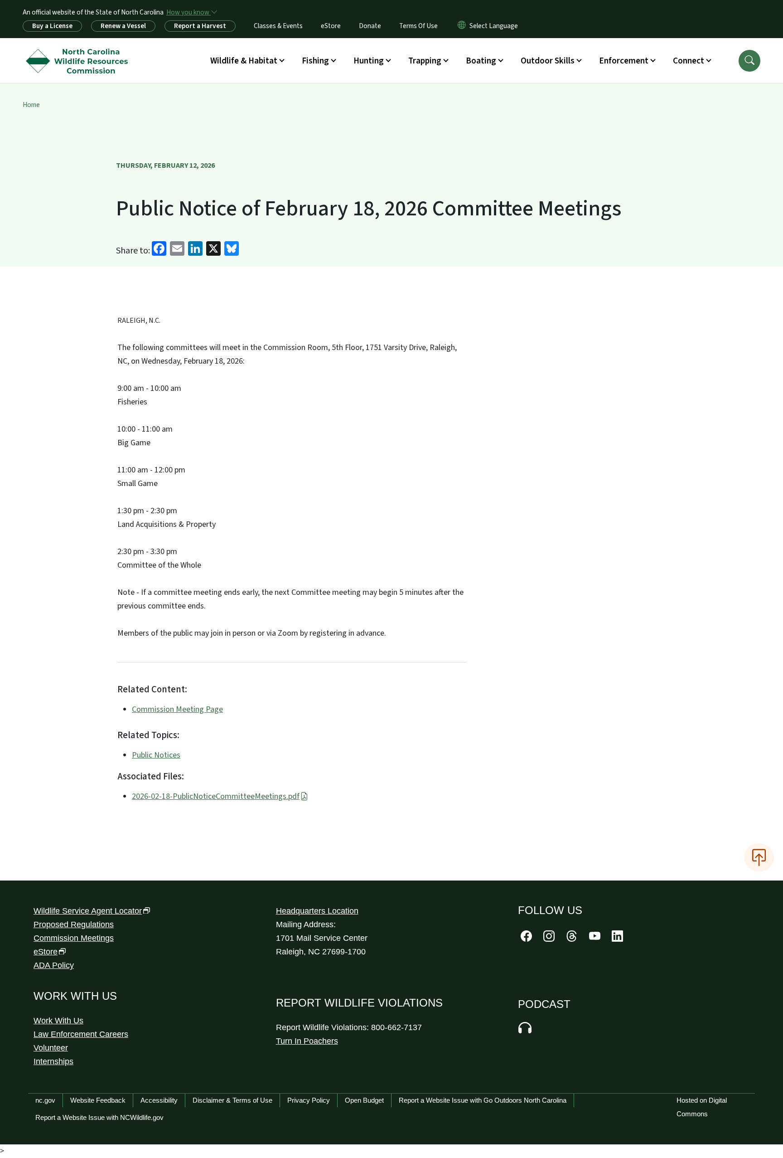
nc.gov (45, 1100)
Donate (370, 26)
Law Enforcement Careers (81, 1034)
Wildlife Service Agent (88, 910)
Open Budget (364, 1100)
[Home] (79, 50)
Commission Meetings (74, 938)
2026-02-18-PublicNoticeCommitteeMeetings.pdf (216, 796)
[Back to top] (759, 857)
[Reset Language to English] (462, 26)
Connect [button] (688, 60)
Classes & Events (278, 26)
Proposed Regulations (74, 924)
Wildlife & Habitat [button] (243, 60)
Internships (53, 1061)
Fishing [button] (315, 60)
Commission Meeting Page (177, 709)
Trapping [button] (424, 60)
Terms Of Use (418, 26)
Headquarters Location (317, 910)
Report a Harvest (200, 26)
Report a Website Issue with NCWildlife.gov (99, 1117)
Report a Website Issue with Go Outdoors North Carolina (482, 1100)
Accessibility (159, 1100)
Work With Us (58, 1020)
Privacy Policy (308, 1100)
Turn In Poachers (307, 1041)
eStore (331, 26)
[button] (749, 61)
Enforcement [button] (623, 60)
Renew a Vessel (123, 26)
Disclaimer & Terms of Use (232, 1100)
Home (31, 105)
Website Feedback (98, 1100)
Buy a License (52, 26)
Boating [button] (481, 60)
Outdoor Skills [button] (548, 60)
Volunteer (51, 1047)
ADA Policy (54, 965)
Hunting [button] (368, 60)
